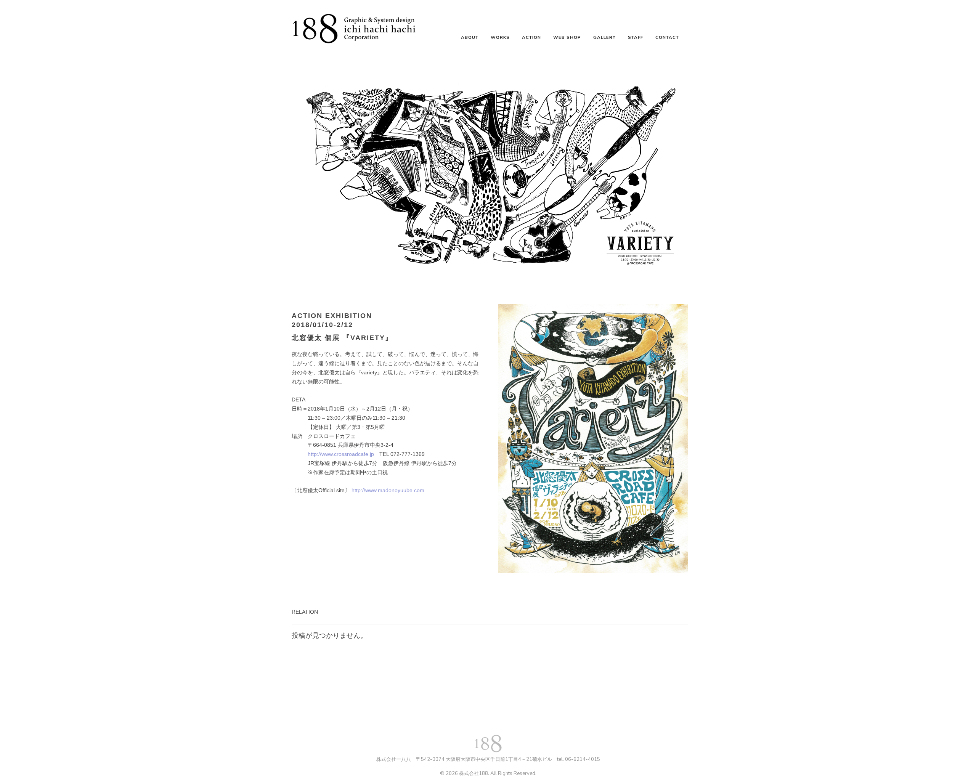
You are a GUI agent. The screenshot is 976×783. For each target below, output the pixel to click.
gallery (604, 37)
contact (667, 37)
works (500, 37)
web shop (567, 37)
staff (635, 37)
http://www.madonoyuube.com (388, 490)
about (469, 37)
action (531, 37)
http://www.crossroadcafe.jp (341, 454)
